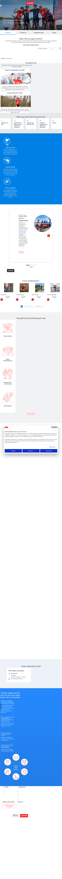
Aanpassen (30, 450)
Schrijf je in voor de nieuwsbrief (9, 805)
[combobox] (43, 48)
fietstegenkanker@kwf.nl (17, 678)
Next (48, 235)
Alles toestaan (49, 450)
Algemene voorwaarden (24, 793)
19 (39, 306)
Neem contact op (23, 799)
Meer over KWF (31, 413)
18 (37, 306)
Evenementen (10, 22)
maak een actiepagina (22, 465)
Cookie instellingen (23, 791)
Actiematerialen (8, 789)
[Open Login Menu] (1, 5)
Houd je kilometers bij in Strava (23, 231)
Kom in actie (8, 793)
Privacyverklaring (23, 789)
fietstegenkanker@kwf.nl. (38, 509)
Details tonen (52, 446)
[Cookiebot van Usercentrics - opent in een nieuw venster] (52, 427)
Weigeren (13, 450)
